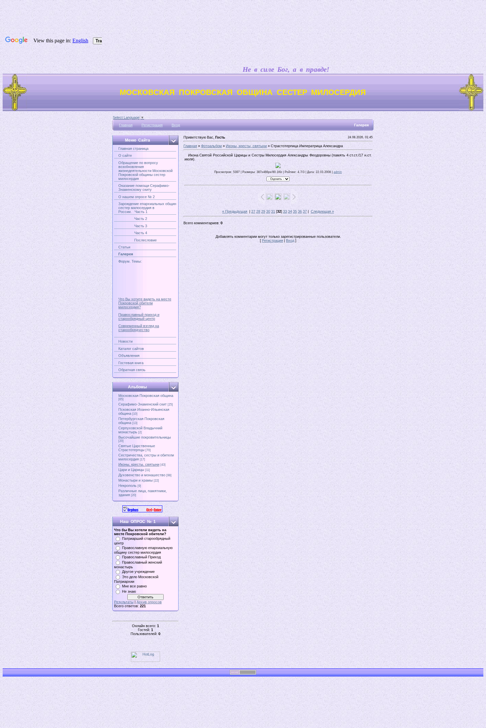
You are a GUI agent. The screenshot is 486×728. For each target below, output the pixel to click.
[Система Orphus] (142, 511)
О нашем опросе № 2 (136, 197)
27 (253, 211)
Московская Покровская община (145, 396)
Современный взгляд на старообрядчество (138, 324)
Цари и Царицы (131, 470)
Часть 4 (132, 233)
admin (338, 172)
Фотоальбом (211, 146)
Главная (126, 125)
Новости (125, 341)
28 (258, 211)
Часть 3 (132, 226)
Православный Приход (141, 557)
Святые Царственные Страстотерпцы (136, 448)
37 (305, 211)
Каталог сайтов (131, 349)
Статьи (124, 247)
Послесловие (137, 240)
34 (290, 211)
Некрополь (127, 486)
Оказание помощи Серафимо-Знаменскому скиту (144, 188)
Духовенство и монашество (141, 475)
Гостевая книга (130, 363)
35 (295, 211)
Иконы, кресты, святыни (138, 464)
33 (285, 211)
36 (300, 211)
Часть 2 (132, 219)
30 (268, 211)
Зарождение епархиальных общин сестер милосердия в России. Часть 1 (147, 208)
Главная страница (133, 148)
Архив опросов (149, 602)
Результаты (124, 602)
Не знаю (129, 591)
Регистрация (152, 125)
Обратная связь (131, 370)
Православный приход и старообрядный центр (138, 313)
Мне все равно (134, 586)
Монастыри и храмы (135, 480)
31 (273, 211)
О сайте (125, 155)
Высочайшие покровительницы (144, 437)
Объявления (129, 356)
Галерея (125, 254)
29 (263, 211)
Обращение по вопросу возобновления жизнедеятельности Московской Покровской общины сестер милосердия (145, 171)
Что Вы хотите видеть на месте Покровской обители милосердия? (144, 299)
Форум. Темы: (130, 261)
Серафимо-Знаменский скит (142, 404)
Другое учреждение (138, 572)
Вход (176, 125)
